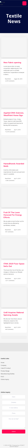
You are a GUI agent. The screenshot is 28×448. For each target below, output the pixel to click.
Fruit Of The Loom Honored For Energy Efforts (13, 215)
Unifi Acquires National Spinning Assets (14, 313)
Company (3, 365)
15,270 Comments (10, 131)
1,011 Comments (9, 280)
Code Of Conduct (6, 368)
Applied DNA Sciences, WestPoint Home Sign (14, 114)
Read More (8, 79)
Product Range (5, 371)
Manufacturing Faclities (7, 374)
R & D (2, 376)
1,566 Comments (9, 180)
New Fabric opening (12, 62)
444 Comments (9, 329)
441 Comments (9, 232)
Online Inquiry (5, 379)
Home (2, 362)
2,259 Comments (9, 81)
